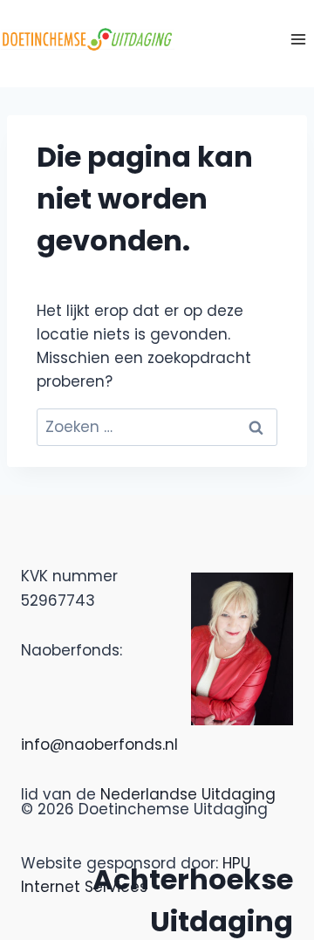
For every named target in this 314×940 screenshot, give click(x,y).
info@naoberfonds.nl (99, 744)
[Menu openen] (298, 38)
